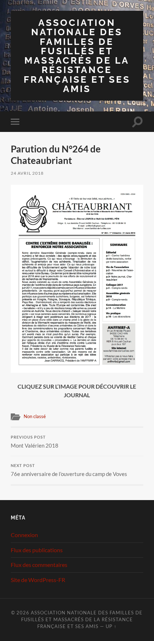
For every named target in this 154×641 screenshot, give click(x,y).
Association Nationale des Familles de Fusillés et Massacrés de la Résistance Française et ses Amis (77, 55)
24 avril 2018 (27, 173)
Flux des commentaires (39, 564)
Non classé (35, 416)
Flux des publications (37, 549)
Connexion (24, 534)
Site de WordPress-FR (38, 579)
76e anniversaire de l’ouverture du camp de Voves (69, 470)
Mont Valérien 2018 (34, 442)
